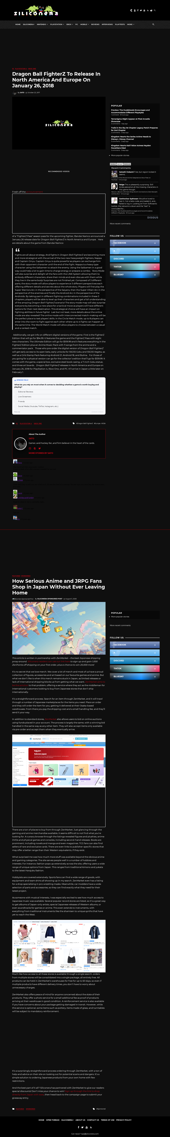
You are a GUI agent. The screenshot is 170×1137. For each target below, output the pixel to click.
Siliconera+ (28, 24)
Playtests (120, 24)
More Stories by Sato (41, 453)
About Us (80, 1120)
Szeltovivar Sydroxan (128, 199)
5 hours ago (125, 194)
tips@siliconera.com (90, 1134)
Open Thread (52, 1120)
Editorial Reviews (25, 392)
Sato (22, 92)
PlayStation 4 (21, 69)
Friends (21, 401)
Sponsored (25, 576)
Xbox (68, 24)
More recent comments (120, 224)
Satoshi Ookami (126, 172)
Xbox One (32, 69)
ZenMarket (50, 719)
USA (104, 423)
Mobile (83, 24)
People (113, 164)
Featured (16, 576)
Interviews (107, 24)
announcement (34, 192)
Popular (127, 164)
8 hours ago (130, 213)
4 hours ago (123, 180)
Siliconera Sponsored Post (49, 599)
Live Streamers (24, 397)
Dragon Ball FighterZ (85, 423)
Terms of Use (107, 1120)
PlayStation (56, 24)
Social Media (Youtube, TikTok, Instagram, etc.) (38, 406)
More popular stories (120, 155)
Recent (119, 164)
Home (18, 24)
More (129, 24)
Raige (121, 184)
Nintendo (41, 24)
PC (76, 24)
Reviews (95, 24)
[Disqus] (59, 489)
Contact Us (93, 1120)
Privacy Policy (123, 1120)
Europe (97, 423)
